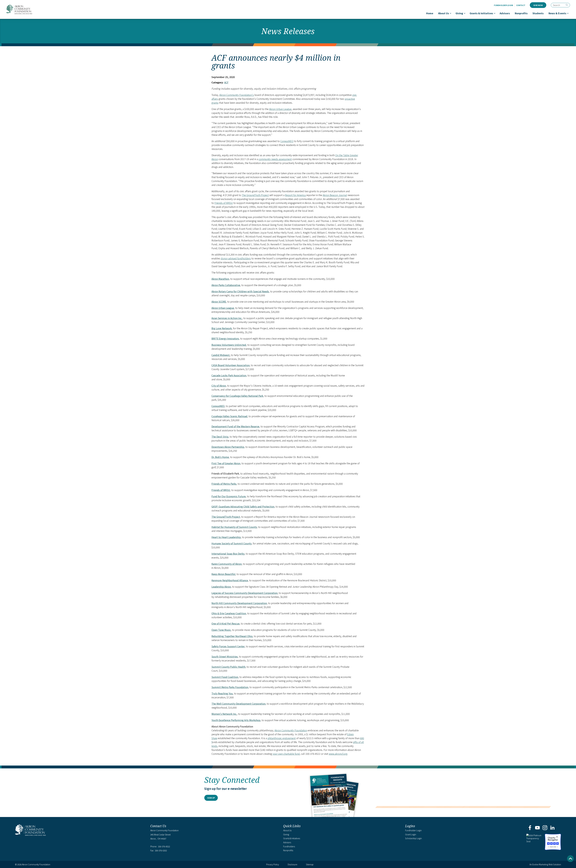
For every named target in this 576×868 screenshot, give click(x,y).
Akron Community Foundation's (236, 95)
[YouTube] (537, 827)
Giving (459, 13)
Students (538, 13)
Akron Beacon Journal (335, 195)
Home (429, 13)
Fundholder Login (503, 5)
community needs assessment (275, 159)
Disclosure (292, 864)
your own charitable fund (286, 753)
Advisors (505, 13)
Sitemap (310, 864)
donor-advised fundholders (236, 258)
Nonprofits (521, 13)
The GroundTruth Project (255, 195)
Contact (520, 5)
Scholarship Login (413, 838)
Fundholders (289, 846)
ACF (226, 82)
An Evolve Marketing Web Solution (545, 864)
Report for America (295, 195)
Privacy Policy (272, 864)
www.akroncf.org (338, 753)
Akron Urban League (280, 109)
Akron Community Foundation (19, 9)
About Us (443, 13)
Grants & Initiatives (481, 13)
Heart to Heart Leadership (226, 537)
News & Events (557, 13)
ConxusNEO (286, 141)
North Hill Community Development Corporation (239, 603)
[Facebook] (529, 827)
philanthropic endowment (281, 738)
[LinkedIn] (552, 827)
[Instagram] (545, 827)
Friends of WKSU (223, 203)
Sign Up (211, 797)
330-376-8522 (164, 846)
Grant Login (410, 834)
